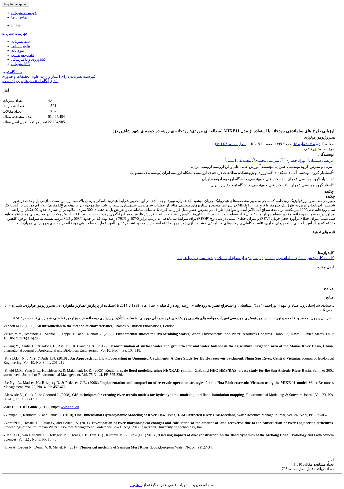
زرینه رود (256, 258)
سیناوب (136, 485)
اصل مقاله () (230, 144)
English (16, 25)
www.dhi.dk (70, 407)
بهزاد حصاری (294, 160)
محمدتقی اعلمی (238, 160)
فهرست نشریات (24, 13)
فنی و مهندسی (22, 55)
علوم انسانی (20, 46)
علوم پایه (18, 50)
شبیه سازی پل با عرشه (195, 258)
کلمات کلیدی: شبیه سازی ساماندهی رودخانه (299, 258)
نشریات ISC (20, 64)
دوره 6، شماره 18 (306, 144)
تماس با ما (19, 17)
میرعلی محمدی (267, 160)
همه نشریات (20, 42)
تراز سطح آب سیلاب (231, 258)
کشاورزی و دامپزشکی (28, 59)
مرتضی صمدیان (321, 160)
